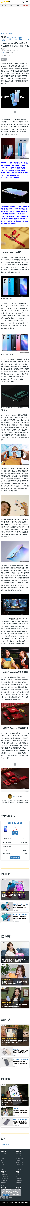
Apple (2, 1156)
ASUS (2, 1164)
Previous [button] (0, 840)
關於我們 (18, 1174)
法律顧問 (18, 1190)
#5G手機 (26, 39)
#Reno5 (20, 37)
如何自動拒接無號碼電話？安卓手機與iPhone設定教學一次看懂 (20, 1111)
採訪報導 (4, 37)
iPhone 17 (18, 1153)
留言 (10, 55)
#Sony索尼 (16, 1059)
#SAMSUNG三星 (6, 1002)
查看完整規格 (15, 858)
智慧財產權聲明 (19, 1180)
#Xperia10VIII (24, 1059)
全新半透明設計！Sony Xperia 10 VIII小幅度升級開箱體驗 (20, 1062)
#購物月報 (5, 1038)
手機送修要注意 (4, 1176)
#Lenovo (4, 957)
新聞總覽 (9, 33)
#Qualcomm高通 (6, 39)
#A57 (14, 1002)
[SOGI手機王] (5, 2)
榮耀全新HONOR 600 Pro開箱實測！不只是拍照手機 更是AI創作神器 (14, 983)
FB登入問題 (18, 1183)
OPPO (2, 1158)
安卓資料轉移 (4, 1185)
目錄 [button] (3, 59)
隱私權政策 (18, 1178)
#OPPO (14, 37)
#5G (21, 904)
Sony (2, 1167)
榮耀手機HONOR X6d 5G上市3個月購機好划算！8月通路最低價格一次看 (14, 1041)
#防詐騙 (15, 1109)
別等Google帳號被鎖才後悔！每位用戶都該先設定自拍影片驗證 (15, 1101)
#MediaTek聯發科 (17, 39)
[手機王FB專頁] (1, 1198)
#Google (4, 1098)
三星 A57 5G (19, 1160)
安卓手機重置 (4, 1180)
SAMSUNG (3, 1153)
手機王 (4, 33)
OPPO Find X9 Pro (20, 1167)
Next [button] (29, 840)
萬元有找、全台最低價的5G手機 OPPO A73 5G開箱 (14, 896)
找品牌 (4, 5)
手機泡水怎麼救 (4, 1178)
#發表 (8, 37)
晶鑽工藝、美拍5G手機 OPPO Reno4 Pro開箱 (19, 917)
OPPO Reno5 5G (15, 823)
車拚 (17, 5)
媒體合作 (18, 1192)
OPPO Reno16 (19, 1164)
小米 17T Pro (19, 1169)
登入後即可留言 (6, 1144)
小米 (2, 1162)
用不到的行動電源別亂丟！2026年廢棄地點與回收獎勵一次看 (20, 1052)
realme (2, 1169)
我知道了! (6, 1194)
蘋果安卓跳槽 (4, 1183)
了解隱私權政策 (15, 1194)
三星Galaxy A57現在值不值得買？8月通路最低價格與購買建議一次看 (20, 1122)
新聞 (11, 5)
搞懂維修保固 (4, 1174)
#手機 (3, 41)
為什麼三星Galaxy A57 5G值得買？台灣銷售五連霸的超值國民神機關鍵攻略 (14, 1005)
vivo (2, 1160)
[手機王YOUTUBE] (4, 1198)
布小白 (4, 52)
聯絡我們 (18, 1176)
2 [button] (15, 861)
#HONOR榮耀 (6, 979)
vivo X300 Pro (19, 1162)
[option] (15, 840)
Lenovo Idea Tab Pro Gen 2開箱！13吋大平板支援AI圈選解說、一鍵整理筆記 (14, 960)
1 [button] (14, 861)
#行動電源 (16, 1049)
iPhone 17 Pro (19, 1156)
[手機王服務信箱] (10, 1198)
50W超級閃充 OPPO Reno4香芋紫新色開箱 (19, 906)
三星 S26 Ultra (19, 1158)
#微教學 (11, 1098)
